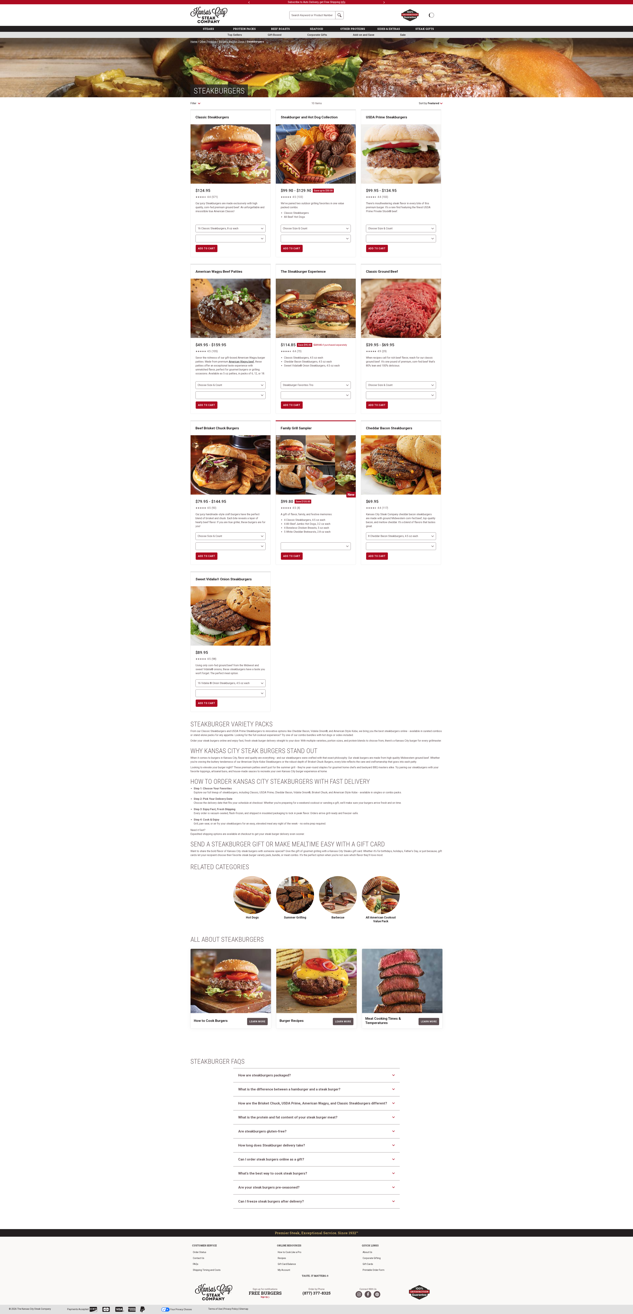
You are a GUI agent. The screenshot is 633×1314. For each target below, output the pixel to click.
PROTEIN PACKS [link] (244, 29)
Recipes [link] (282, 1258)
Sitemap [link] (243, 1309)
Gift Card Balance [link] (287, 1264)
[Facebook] (368, 1294)
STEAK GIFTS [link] (424, 29)
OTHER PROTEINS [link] (352, 29)
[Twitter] (359, 1294)
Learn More (257, 1021)
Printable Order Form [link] (373, 1270)
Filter (193, 103)
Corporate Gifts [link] (317, 34)
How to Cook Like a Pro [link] (289, 1252)
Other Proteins (208, 41)
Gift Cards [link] (368, 1264)
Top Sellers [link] (234, 34)
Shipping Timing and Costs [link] (207, 1270)
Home (193, 41)
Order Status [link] (199, 1252)
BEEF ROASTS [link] (280, 29)
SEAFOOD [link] (316, 29)
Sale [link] (403, 34)
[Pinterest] (377, 1294)
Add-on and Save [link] (363, 34)
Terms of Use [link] (215, 1309)
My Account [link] (284, 1270)
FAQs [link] (195, 1264)
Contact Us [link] (198, 1258)
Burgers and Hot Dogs (231, 41)
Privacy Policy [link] (231, 1309)
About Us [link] (367, 1252)
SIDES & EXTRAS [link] (388, 29)
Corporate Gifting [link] (372, 1258)
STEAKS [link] (208, 29)
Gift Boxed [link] (274, 34)
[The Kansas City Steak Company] (213, 1292)
